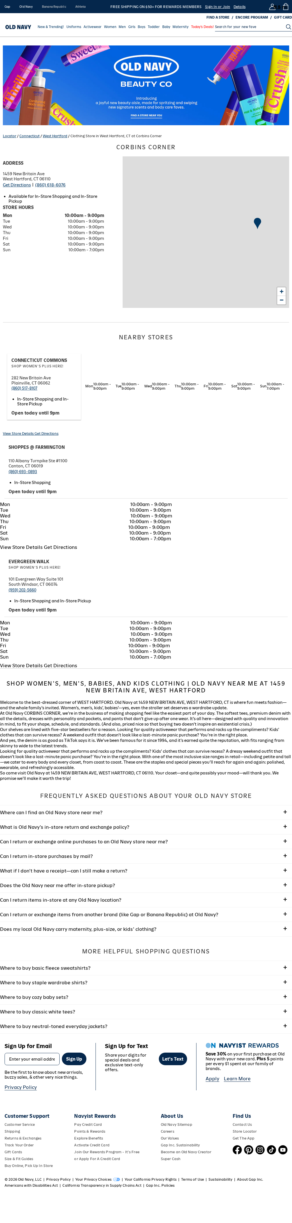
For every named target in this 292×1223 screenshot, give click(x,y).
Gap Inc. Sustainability (180, 1145)
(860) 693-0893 (23, 471)
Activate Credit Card (91, 1145)
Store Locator (245, 1131)
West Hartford (55, 136)
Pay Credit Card (88, 1124)
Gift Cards (13, 1152)
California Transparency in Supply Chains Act (101, 1185)
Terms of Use (192, 1179)
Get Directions (17, 184)
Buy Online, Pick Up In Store (29, 1166)
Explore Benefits (88, 1138)
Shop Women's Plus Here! (37, 366)
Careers (167, 1131)
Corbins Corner (146, 147)
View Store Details (19, 433)
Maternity (180, 27)
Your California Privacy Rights (151, 1179)
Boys (141, 27)
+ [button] (281, 291)
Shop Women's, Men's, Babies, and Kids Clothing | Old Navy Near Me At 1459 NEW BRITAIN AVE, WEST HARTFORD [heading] (146, 687)
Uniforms (73, 27)
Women (110, 27)
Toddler (154, 27)
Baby (166, 27)
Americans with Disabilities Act (31, 1185)
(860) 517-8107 (24, 388)
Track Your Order (19, 1145)
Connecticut (29, 136)
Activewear (93, 27)
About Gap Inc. (250, 1179)
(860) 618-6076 (50, 184)
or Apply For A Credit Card (97, 1159)
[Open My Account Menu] (272, 6)
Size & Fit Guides (19, 1159)
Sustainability (220, 1179)
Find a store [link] (218, 17)
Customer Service (20, 1124)
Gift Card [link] (283, 17)
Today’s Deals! (202, 27)
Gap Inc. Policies (160, 1185)
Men (122, 27)
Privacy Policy (21, 1087)
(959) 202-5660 (22, 590)
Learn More (237, 1078)
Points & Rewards (89, 1131)
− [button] (281, 300)
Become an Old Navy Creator (186, 1152)
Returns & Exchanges (23, 1138)
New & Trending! (51, 27)
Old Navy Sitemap (176, 1124)
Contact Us (242, 1124)
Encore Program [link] (252, 17)
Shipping (12, 1131)
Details (240, 7)
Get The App (243, 1138)
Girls (131, 27)
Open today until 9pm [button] (35, 413)
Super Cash (171, 1159)
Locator (9, 136)
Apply (213, 1078)
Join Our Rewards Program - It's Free (106, 1152)
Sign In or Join (217, 7)
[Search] (288, 26)
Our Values (170, 1138)
